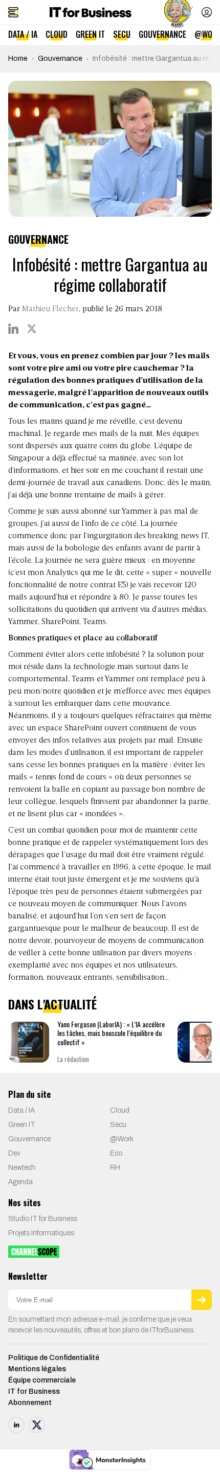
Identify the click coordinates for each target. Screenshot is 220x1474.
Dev (14, 1153)
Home (18, 58)
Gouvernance (162, 34)
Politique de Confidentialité (53, 1358)
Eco (116, 1153)
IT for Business (34, 1391)
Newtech (21, 1167)
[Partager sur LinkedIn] (13, 329)
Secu (121, 34)
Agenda (20, 1182)
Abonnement (30, 1403)
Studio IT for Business (42, 1219)
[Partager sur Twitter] (32, 329)
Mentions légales (37, 1369)
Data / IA (22, 34)
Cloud (57, 34)
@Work (122, 1139)
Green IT (90, 34)
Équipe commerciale (42, 1380)
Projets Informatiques (41, 1233)
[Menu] (13, 12)
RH (115, 1167)
